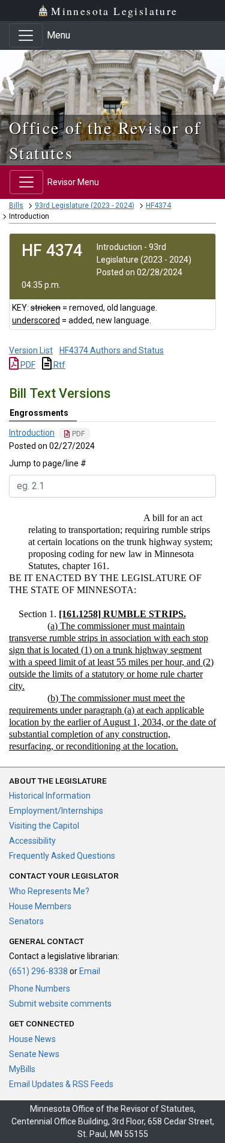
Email (89, 971)
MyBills (22, 1069)
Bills (16, 205)
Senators (26, 921)
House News (32, 1039)
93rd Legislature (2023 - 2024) (84, 205)
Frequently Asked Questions (62, 856)
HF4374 (158, 205)
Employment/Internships (56, 810)
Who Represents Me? (49, 891)
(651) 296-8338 (38, 971)
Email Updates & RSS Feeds (61, 1084)
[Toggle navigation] (26, 35)
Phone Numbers (39, 988)
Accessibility (32, 841)
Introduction (32, 432)
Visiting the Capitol (44, 826)
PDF (27, 365)
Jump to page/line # (47, 463)
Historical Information (50, 795)
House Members (40, 906)
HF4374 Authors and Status (111, 350)
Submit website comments (60, 1003)
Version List (31, 350)
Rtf (58, 365)
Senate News (34, 1054)
